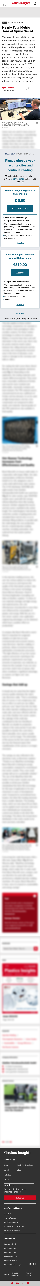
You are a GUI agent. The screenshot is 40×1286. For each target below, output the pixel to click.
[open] (26, 89)
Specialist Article (8, 88)
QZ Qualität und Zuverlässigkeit (14, 1226)
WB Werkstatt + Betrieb (12, 1230)
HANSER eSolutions (10, 1256)
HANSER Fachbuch (10, 1248)
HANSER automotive (11, 1222)
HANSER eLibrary (10, 1252)
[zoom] (37, 122)
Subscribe (20, 1198)
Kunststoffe (7, 1214)
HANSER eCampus (10, 1261)
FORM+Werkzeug (10, 1218)
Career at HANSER (10, 1244)
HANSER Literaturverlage (12, 1265)
